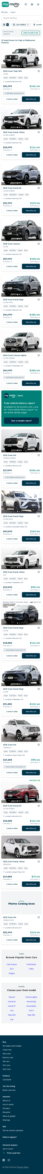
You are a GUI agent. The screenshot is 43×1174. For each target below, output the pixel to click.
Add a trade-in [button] (29, 33)
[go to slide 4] (23, 66)
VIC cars (6, 1065)
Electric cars (8, 1057)
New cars (7, 1053)
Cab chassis (12, 964)
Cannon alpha (31, 997)
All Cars (4, 12)
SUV (12, 969)
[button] (5, 25)
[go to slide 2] (19, 66)
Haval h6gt (31, 1001)
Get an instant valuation (13, 1130)
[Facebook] (4, 1160)
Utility (31, 969)
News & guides (9, 1116)
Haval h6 (12, 1001)
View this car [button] (31, 99)
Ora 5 (31, 1010)
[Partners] (32, 4)
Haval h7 (12, 1006)
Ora (11, 1010)
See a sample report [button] (21, 420)
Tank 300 (12, 1015)
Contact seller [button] (12, 99)
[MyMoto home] (10, 4)
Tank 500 (31, 1015)
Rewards (6, 1112)
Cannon (11, 997)
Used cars (7, 1050)
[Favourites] (26, 4)
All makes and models (12, 1046)
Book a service (9, 1090)
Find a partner (14, 1153)
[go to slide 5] (25, 66)
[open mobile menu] (38, 4)
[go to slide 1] (17, 66)
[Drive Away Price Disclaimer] (11, 89)
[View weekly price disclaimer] (39, 89)
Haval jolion (31, 1006)
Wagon (12, 973)
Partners (6, 1108)
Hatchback (31, 964)
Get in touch (8, 1149)
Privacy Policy (23, 1167)
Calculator (7, 1079)
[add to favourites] (39, 71)
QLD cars (7, 1069)
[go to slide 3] (21, 66)
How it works (8, 1104)
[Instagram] (9, 1160)
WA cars (6, 1061)
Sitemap (6, 1120)
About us (6, 1100)
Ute (11, 1019)
